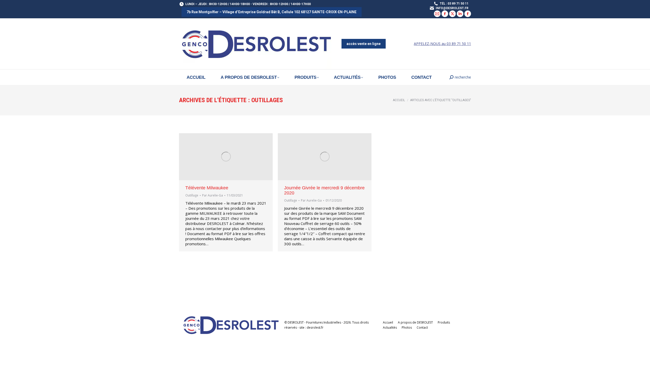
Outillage (191, 195)
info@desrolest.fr (452, 8)
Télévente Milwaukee (206, 187)
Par (212, 195)
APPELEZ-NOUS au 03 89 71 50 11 (442, 43)
